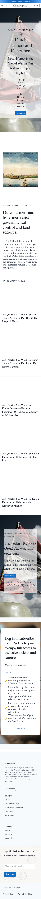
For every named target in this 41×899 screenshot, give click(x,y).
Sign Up (10, 874)
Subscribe (27, 2)
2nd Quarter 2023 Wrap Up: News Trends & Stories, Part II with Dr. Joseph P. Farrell (20, 318)
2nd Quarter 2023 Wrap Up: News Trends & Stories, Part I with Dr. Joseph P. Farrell (20, 363)
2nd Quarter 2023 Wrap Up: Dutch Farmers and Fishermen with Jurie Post (20, 457)
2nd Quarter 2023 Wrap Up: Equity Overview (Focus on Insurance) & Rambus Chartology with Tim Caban (20, 410)
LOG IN (36, 5)
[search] (7, 5)
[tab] (18, 618)
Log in (8, 672)
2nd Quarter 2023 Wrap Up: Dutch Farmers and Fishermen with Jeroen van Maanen (20, 502)
